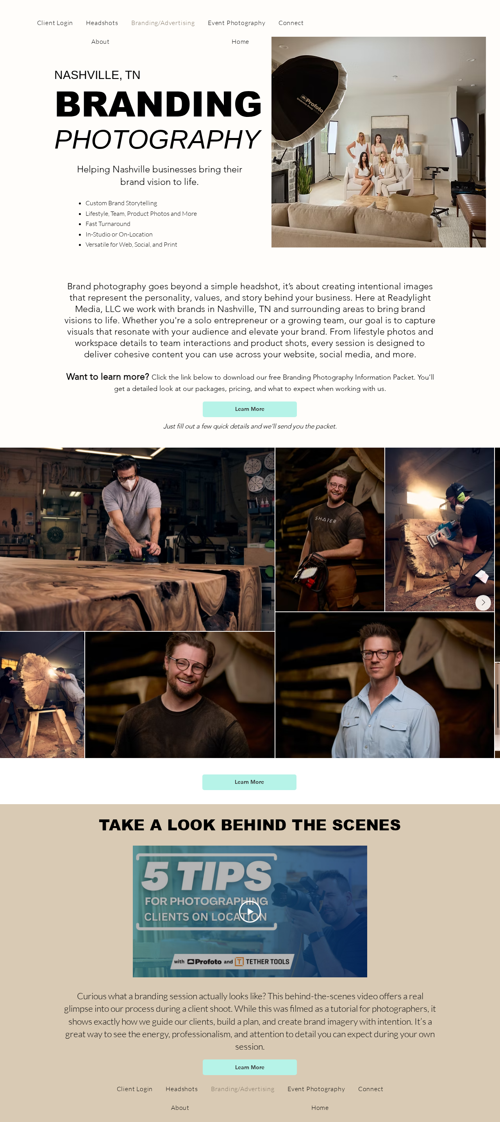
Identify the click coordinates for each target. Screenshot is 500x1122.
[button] (250, 409)
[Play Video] (250, 912)
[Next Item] (483, 603)
